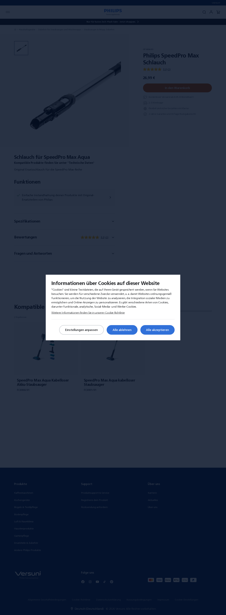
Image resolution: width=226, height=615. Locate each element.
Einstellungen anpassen (81, 329)
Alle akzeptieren (157, 329)
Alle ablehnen (122, 329)
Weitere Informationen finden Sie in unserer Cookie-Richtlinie (88, 312)
